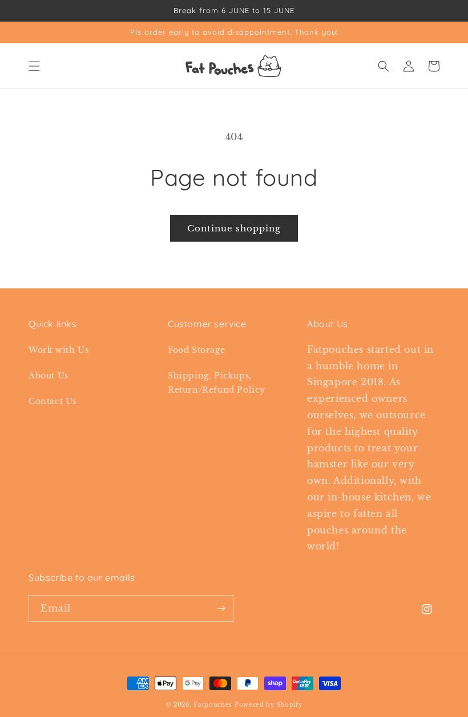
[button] (34, 66)
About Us (48, 375)
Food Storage (196, 350)
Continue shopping (234, 228)
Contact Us (52, 401)
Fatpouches (212, 704)
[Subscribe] (220, 608)
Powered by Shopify (268, 704)
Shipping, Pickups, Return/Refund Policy (216, 382)
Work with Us (58, 350)
